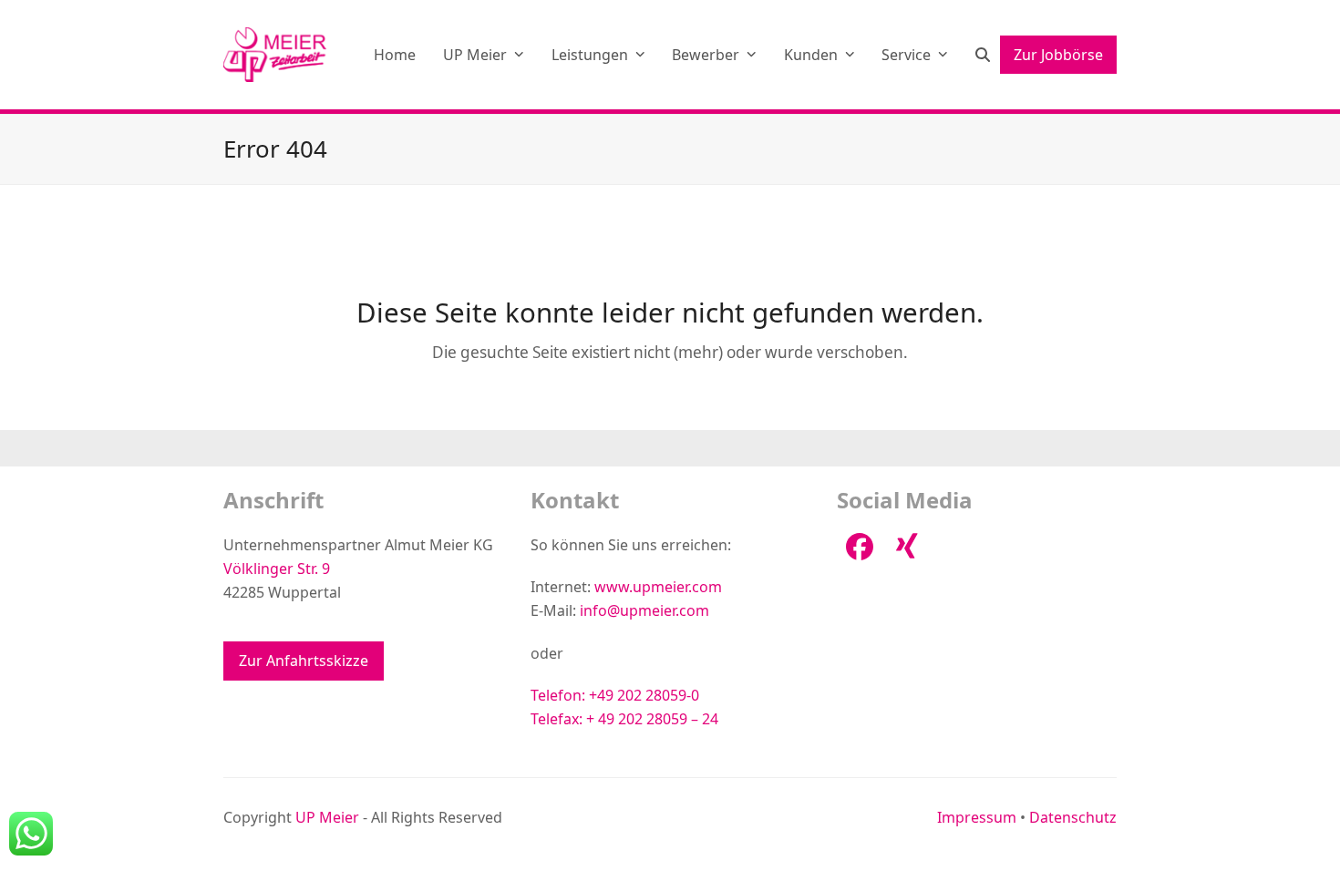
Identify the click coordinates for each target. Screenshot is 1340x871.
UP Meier (327, 817)
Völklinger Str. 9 (276, 568)
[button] (983, 54)
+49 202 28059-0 (644, 695)
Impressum (976, 817)
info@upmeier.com (644, 610)
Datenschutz (1073, 817)
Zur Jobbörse (1058, 55)
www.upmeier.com (658, 587)
